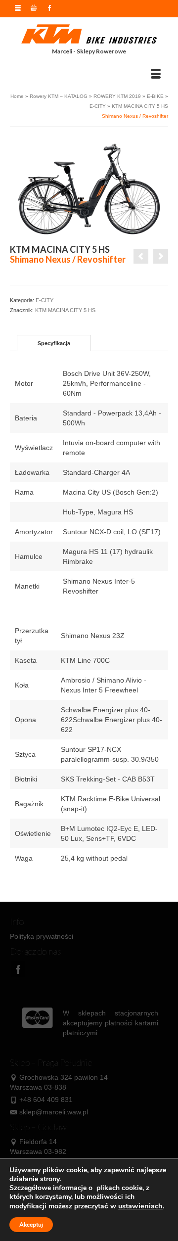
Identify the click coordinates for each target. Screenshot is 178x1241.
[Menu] (155, 74)
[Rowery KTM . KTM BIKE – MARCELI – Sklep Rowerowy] (89, 34)
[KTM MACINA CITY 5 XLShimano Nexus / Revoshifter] (141, 256)
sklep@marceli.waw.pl (53, 1112)
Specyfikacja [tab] (54, 343)
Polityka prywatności (41, 936)
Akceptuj (31, 1225)
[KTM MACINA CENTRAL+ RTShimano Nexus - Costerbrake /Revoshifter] (160, 256)
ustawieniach (140, 1205)
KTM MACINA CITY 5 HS (65, 310)
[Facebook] (18, 968)
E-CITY (44, 300)
